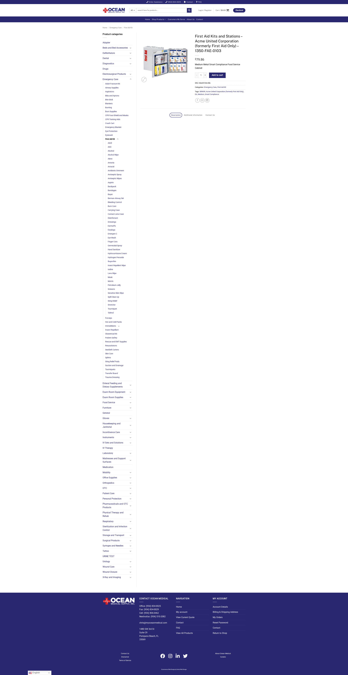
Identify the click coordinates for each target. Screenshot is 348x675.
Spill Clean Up (113, 297)
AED (109, 147)
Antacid (111, 167)
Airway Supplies (112, 88)
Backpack (112, 186)
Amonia (111, 163)
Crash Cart (109, 123)
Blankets (109, 103)
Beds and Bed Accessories (115, 47)
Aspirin (111, 182)
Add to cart (217, 75)
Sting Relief (112, 301)
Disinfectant (113, 218)
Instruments (108, 437)
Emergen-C (112, 234)
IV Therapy (108, 448)
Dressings (112, 222)
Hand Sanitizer (114, 249)
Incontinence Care (111, 432)
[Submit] (189, 10)
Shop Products (158, 19)
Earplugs (111, 230)
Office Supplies (110, 477)
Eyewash (109, 135)
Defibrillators (109, 53)
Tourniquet (112, 309)
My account (181, 612)
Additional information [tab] (193, 115)
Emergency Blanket (113, 127)
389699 (202, 92)
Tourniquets (110, 369)
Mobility (106, 472)
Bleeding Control (115, 202)
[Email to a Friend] (202, 100)
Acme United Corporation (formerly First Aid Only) (225, 92)
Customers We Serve (176, 19)
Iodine (110, 269)
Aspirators (109, 92)
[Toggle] (130, 47)
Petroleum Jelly (114, 285)
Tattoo (106, 551)
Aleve (110, 159)
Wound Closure (110, 572)
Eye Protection (111, 131)
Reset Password (220, 622)
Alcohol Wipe (113, 155)
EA (196, 94)
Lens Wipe (112, 273)
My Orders (218, 617)
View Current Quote (185, 617)
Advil (110, 143)
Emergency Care (116, 28)
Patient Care (108, 493)
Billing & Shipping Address (225, 612)
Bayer (110, 194)
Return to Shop (220, 633)
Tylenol (111, 313)
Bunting (108, 107)
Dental (106, 58)
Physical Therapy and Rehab (113, 514)
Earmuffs (112, 226)
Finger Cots (112, 242)
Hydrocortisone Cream (117, 253)
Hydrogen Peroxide (116, 257)
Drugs (105, 69)
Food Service (109, 402)
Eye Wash (112, 238)
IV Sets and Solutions (113, 442)
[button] (205, 10)
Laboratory (108, 453)
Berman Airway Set (116, 198)
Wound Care (108, 566)
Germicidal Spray (115, 245)
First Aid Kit (128, 28)
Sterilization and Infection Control (115, 528)
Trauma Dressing (112, 377)
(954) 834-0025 (174, 2)
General (106, 413)
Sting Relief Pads (112, 361)
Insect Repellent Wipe (117, 265)
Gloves (106, 418)
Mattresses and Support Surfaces (114, 460)
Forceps (108, 318)
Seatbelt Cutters (112, 350)
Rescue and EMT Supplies (116, 342)
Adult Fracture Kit (112, 84)
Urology (106, 561)
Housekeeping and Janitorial (111, 425)
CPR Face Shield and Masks (116, 115)
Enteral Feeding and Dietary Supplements (113, 385)
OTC (105, 488)
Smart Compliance (212, 94)
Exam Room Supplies (113, 397)
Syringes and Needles (113, 545)
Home (147, 19)
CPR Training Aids (112, 119)
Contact (190, 2)
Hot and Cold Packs (113, 322)
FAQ (200, 2)
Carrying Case (114, 210)
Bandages (112, 190)
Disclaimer (125, 657)
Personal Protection (112, 498)
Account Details (220, 607)
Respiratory (108, 521)
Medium (201, 94)
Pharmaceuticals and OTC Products (115, 506)
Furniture (107, 407)
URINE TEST (108, 556)
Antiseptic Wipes (115, 178)
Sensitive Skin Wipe (116, 293)
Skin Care (109, 354)
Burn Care (112, 206)
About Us (190, 19)
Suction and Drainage (114, 365)
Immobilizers (110, 326)
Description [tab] (176, 115)
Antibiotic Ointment (116, 170)
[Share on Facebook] (197, 100)
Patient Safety (111, 338)
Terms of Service (125, 660)
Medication (108, 467)
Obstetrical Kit (111, 334)
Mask (110, 277)
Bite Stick (109, 100)
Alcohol (111, 151)
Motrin (110, 281)
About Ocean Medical (223, 653)
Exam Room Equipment (114, 392)
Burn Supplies (111, 111)
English (36, 672)
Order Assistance (155, 2)
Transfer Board (111, 373)
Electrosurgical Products (114, 74)
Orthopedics (108, 483)
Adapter (106, 42)
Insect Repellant (112, 330)
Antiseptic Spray (115, 174)
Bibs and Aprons (112, 96)
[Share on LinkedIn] (207, 100)
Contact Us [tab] (210, 115)
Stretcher (112, 305)
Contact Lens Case (116, 214)
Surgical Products (111, 540)
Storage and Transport (113, 535)
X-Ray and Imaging (112, 577)
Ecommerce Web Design (168, 669)
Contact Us (125, 653)
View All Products (184, 633)
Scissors (111, 289)
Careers (223, 657)
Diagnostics (108, 63)
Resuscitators (111, 345)
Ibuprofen (112, 261)
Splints (108, 357)
